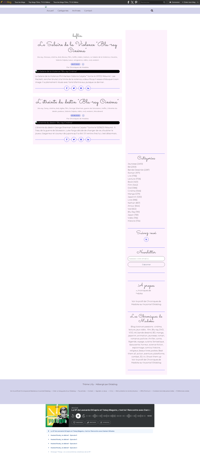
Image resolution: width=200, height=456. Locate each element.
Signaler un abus (101, 391)
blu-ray (40, 57)
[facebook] (128, 2)
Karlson (86, 57)
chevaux (47, 57)
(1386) (132, 188)
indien (80, 57)
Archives (76, 11)
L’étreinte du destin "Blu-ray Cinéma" (77, 102)
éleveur (64, 57)
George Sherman (76, 108)
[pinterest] (136, 2)
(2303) (132, 167)
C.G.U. (111, 391)
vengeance (78, 60)
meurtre (114, 57)
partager (93, 422)
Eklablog (113, 384)
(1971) (134, 173)
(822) (132, 209)
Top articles (82, 391)
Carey (46, 108)
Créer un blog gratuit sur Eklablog (64, 391)
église (62, 108)
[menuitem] (50, 11)
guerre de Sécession (92, 108)
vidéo (85, 60)
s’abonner (79, 422)
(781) (134, 212)
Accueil (50, 11)
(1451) (133, 182)
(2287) (139, 170)
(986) (132, 200)
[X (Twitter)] (132, 2)
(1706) (134, 179)
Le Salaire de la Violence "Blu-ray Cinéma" (77, 47)
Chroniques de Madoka (28, 391)
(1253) (135, 197)
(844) (134, 206)
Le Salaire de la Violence (100, 57)
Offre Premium (145, 391)
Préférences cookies (182, 391)
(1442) (133, 185)
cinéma (54, 57)
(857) (134, 203)
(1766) (132, 176)
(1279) (134, 194)
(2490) (135, 164)
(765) (133, 218)
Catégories (63, 11)
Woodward (98, 111)
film (69, 57)
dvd (59, 57)
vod (90, 60)
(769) (133, 215)
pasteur (61, 111)
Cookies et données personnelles (163, 391)
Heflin (74, 57)
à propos (106, 422)
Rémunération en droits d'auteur (127, 391)
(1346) (134, 191)
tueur (71, 60)
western (95, 60)
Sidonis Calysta (62, 60)
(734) (134, 221)
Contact (88, 11)
